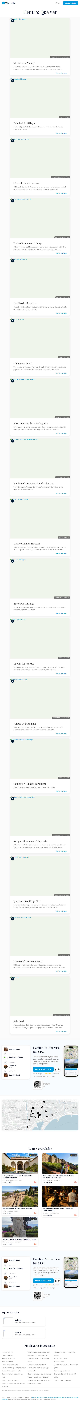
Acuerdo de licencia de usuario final (52, 1397)
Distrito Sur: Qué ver (34, 1383)
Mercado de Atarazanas (26, 183)
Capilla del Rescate (23, 663)
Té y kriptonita (56, 717)
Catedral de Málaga (24, 123)
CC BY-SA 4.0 (65, 597)
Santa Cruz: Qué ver (61, 1358)
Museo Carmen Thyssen (26, 543)
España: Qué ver (7, 1355)
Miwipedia (62, 955)
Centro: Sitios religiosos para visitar (14, 1368)
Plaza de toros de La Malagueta (30, 423)
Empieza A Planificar (43, 1069)
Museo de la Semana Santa (28, 961)
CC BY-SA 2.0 (65, 237)
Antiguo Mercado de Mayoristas (30, 841)
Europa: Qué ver (7, 1352)
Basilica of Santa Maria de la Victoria (33, 483)
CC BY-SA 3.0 (65, 57)
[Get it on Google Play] (59, 1069)
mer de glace (59, 417)
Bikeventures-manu (57, 177)
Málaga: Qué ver (7, 1361)
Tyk (60, 537)
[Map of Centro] (40, 1115)
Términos (39, 1397)
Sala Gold (18, 1021)
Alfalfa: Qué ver (59, 1361)
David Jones (59, 477)
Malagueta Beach (22, 363)
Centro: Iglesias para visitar (37, 1365)
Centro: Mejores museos (10, 1365)
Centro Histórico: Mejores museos (39, 1374)
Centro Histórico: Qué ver (62, 1380)
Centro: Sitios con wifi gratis (11, 1371)
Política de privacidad (67, 1397)
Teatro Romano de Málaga (28, 243)
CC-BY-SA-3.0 (65, 717)
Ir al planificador (70, 3)
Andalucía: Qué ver (8, 1358)
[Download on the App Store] (56, 1069)
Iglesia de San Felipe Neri (27, 901)
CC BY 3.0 (66, 177)
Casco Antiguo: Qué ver (62, 1371)
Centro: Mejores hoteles (10, 1380)
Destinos (33, 1397)
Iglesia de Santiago (23, 603)
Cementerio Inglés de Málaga (29, 783)
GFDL (67, 955)
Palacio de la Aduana (24, 723)
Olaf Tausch (59, 297)
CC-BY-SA (66, 1015)
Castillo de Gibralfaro (25, 303)
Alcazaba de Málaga (24, 63)
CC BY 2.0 (66, 117)
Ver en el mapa (61, 73)
